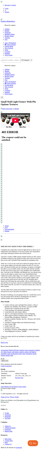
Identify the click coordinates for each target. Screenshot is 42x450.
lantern (17, 352)
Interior (34, 352)
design (35, 354)
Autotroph (19, 447)
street (23, 354)
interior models (5, 355)
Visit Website (5, 386)
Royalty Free (19, 378)
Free (6, 39)
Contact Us (8, 444)
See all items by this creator (17, 386)
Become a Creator (10, 5)
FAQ (6, 227)
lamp (26, 350)
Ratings (7, 231)
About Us (8, 426)
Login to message (6, 366)
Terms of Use (5, 397)
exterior (26, 352)
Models (16, 109)
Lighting (37, 350)
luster (20, 354)
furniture (22, 350)
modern (21, 352)
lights (5, 352)
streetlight (4, 354)
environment (4, 350)
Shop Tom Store (7, 109)
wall (13, 352)
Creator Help (9, 440)
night (8, 354)
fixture (9, 352)
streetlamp (29, 354)
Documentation (9, 229)
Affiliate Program (10, 428)
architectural (14, 354)
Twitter (7, 413)
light (11, 355)
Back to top (4, 342)
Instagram (8, 416)
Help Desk (8, 439)
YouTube (7, 418)
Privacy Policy (14, 397)
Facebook (8, 415)
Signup (7, 12)
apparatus (31, 350)
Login (6, 8)
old (30, 352)
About (7, 226)
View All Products (10, 43)
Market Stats (8, 431)
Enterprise (8, 429)
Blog (6, 442)
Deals (6, 50)
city (2, 352)
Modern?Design (14, 350)
